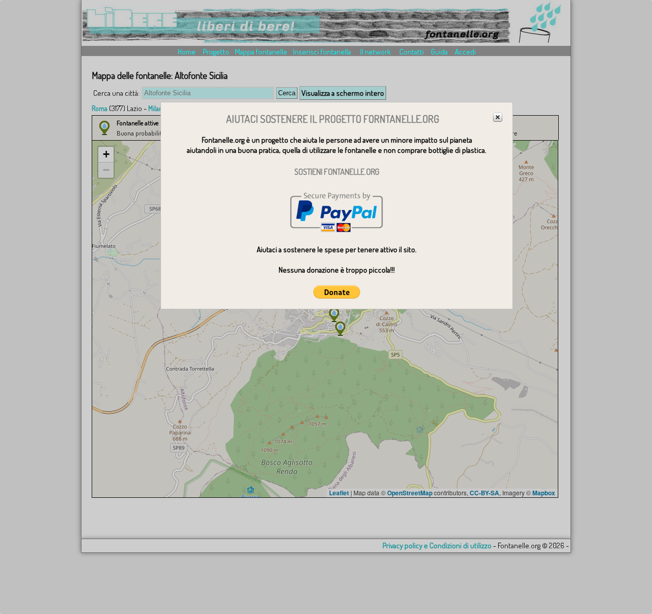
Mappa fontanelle (261, 52)
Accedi (465, 52)
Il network (375, 52)
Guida (439, 52)
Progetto (216, 52)
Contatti (411, 52)
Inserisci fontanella (322, 52)
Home (187, 52)
